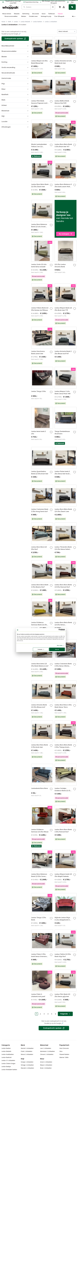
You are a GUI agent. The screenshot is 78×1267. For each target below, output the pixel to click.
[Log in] (64, 7)
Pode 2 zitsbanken (26, 1051)
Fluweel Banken (64, 1054)
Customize (40, 649)
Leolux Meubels (25, 21)
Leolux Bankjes (6, 1066)
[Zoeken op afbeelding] (53, 7)
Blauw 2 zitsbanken (46, 1065)
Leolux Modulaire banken (9, 1069)
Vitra (60, 1051)
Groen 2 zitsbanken (46, 1062)
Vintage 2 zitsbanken (27, 1065)
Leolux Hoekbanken (8, 1054)
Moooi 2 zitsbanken (27, 1054)
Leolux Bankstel (6, 1057)
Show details (59, 645)
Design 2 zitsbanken (27, 1062)
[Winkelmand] (60, 7)
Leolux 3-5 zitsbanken (8, 1060)
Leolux (16, 21)
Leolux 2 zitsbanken (51, 21)
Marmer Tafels (63, 1057)
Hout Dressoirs (64, 1048)
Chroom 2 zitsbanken (46, 1054)
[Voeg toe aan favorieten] (51, 61)
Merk (9, 21)
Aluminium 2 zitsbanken (47, 1051)
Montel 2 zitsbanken (27, 1048)
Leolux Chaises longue (8, 1063)
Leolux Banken (37, 21)
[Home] (10, 7)
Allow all (57, 649)
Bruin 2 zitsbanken (46, 1068)
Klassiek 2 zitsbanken (27, 1068)
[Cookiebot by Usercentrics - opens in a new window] (59, 630)
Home (3, 21)
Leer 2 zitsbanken (45, 1048)
